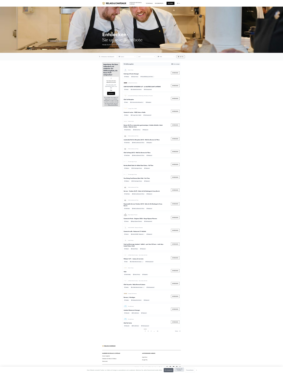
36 (157, 331)
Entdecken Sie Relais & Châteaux (109, 358)
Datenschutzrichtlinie (113, 105)
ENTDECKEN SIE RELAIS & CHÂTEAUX (135, 3)
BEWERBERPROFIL (159, 3)
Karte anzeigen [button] (176, 64)
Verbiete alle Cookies (179, 369)
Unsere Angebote (106, 356)
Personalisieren (190, 370)
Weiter (176, 331)
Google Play (144, 360)
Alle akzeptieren (169, 370)
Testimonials (105, 361)
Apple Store (144, 357)
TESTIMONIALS (149, 3)
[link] (175, 72)
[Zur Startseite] (114, 3)
